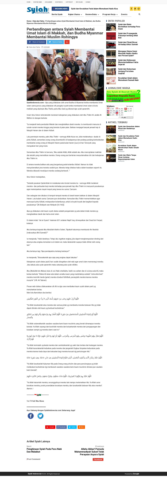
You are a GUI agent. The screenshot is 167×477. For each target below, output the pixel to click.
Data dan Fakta (34, 47)
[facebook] (131, 9)
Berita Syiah (57, 14)
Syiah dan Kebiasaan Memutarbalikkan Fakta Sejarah (128, 62)
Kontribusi (59, 2)
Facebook (62, 427)
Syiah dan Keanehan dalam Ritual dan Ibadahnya (129, 127)
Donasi (88, 2)
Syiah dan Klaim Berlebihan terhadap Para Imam (129, 26)
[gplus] (138, 9)
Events (124, 14)
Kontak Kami (37, 2)
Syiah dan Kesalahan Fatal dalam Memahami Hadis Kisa (94, 9)
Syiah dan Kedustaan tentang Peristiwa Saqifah (127, 71)
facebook (98, 459)
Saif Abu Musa (38, 401)
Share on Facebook (38, 42)
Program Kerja (108, 14)
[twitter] (135, 9)
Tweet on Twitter (57, 42)
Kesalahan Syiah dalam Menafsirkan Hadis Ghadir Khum (128, 148)
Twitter (73, 427)
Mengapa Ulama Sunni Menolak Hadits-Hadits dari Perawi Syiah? (128, 53)
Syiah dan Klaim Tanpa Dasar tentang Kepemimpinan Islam (127, 157)
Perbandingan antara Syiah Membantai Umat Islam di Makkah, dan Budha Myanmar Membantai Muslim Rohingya (65, 33)
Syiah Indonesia (34, 474)
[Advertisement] (123, 198)
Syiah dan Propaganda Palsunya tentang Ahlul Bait (128, 35)
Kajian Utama (74, 14)
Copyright (69, 2)
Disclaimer (48, 2)
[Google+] (67, 42)
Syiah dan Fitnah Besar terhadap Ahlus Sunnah (128, 43)
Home (28, 2)
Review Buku (91, 14)
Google (51, 427)
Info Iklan (79, 2)
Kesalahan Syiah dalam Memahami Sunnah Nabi (128, 79)
